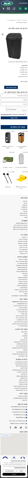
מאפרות (25, 275)
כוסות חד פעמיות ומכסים (21, 364)
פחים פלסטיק (12, 20)
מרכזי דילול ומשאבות (22, 320)
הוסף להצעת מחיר (11, 87)
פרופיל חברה (24, 209)
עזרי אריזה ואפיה (23, 382)
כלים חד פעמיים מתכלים (21, 362)
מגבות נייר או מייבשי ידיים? (20, 225)
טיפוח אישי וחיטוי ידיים (22, 309)
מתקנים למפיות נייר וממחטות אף (19, 295)
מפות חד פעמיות (23, 384)
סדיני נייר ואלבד (23, 247)
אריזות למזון (24, 374)
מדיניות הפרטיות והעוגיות (20, 467)
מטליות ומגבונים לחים (22, 352)
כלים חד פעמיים (21, 359)
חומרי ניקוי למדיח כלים (21, 315)
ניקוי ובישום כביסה (22, 311)
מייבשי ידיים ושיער (22, 281)
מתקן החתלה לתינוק (22, 285)
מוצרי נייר (23, 235)
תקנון (26, 217)
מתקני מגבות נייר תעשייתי (21, 289)
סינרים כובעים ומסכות (22, 344)
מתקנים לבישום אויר (22, 277)
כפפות (25, 334)
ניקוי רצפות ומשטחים (22, 303)
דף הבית (25, 201)
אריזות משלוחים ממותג (21, 223)
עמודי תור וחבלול (23, 291)
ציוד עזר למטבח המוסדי (21, 390)
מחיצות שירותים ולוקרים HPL (20, 227)
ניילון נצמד (24, 400)
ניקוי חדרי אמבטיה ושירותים (20, 305)
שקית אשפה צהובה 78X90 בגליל (21, 187)
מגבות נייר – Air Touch (7, 167)
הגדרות (21, 471)
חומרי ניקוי (23, 299)
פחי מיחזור (24, 273)
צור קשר (25, 211)
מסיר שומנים (24, 313)
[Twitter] (21, 427)
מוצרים (18, 20)
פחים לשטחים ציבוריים (21, 271)
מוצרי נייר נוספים (23, 251)
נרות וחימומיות (23, 378)
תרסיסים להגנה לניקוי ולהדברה (19, 324)
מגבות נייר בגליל (23, 239)
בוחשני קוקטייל (8, 187)
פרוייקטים (25, 205)
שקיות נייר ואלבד (23, 380)
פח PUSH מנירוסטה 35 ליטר (21, 167)
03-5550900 (23, 3)
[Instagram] (26, 427)
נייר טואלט (24, 237)
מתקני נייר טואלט (23, 259)
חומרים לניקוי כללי (22, 326)
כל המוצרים (24, 207)
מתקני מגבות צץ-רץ (22, 263)
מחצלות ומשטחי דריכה (21, 346)
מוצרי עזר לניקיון (21, 329)
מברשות (25, 350)
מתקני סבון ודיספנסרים (21, 265)
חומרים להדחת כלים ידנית (21, 322)
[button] (25, 8)
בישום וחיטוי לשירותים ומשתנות (19, 348)
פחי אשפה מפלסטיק (22, 267)
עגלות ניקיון (24, 331)
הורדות (25, 203)
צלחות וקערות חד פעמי (21, 366)
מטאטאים (25, 336)
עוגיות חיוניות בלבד (9, 471)
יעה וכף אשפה (23, 340)
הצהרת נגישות (23, 213)
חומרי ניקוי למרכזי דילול (21, 317)
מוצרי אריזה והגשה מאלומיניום (20, 370)
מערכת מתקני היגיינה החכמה (20, 229)
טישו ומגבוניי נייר (23, 249)
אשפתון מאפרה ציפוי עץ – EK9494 (21, 147)
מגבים (25, 338)
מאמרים (24, 221)
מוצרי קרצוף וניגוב (22, 356)
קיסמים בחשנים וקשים (22, 376)
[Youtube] (15, 427)
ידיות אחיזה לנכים (23, 279)
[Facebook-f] (10, 427)
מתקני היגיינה (22, 257)
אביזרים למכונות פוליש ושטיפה (19, 354)
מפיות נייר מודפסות (22, 241)
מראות (25, 293)
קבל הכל (14, 474)
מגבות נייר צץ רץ (23, 245)
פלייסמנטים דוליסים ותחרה (20, 388)
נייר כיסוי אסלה (23, 253)
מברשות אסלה (23, 287)
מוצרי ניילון (23, 394)
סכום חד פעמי (23, 368)
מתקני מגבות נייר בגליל (21, 261)
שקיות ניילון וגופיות (22, 396)
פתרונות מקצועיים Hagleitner (19, 301)
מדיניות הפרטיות (6, 114)
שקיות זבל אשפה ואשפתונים (20, 398)
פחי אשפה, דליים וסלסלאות (20, 342)
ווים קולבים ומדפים (22, 283)
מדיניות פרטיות (23, 215)
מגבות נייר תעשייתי (22, 243)
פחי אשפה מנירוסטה (22, 269)
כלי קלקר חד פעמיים (22, 372)
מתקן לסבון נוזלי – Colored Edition (7, 147)
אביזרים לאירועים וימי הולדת (20, 386)
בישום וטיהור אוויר (23, 307)
